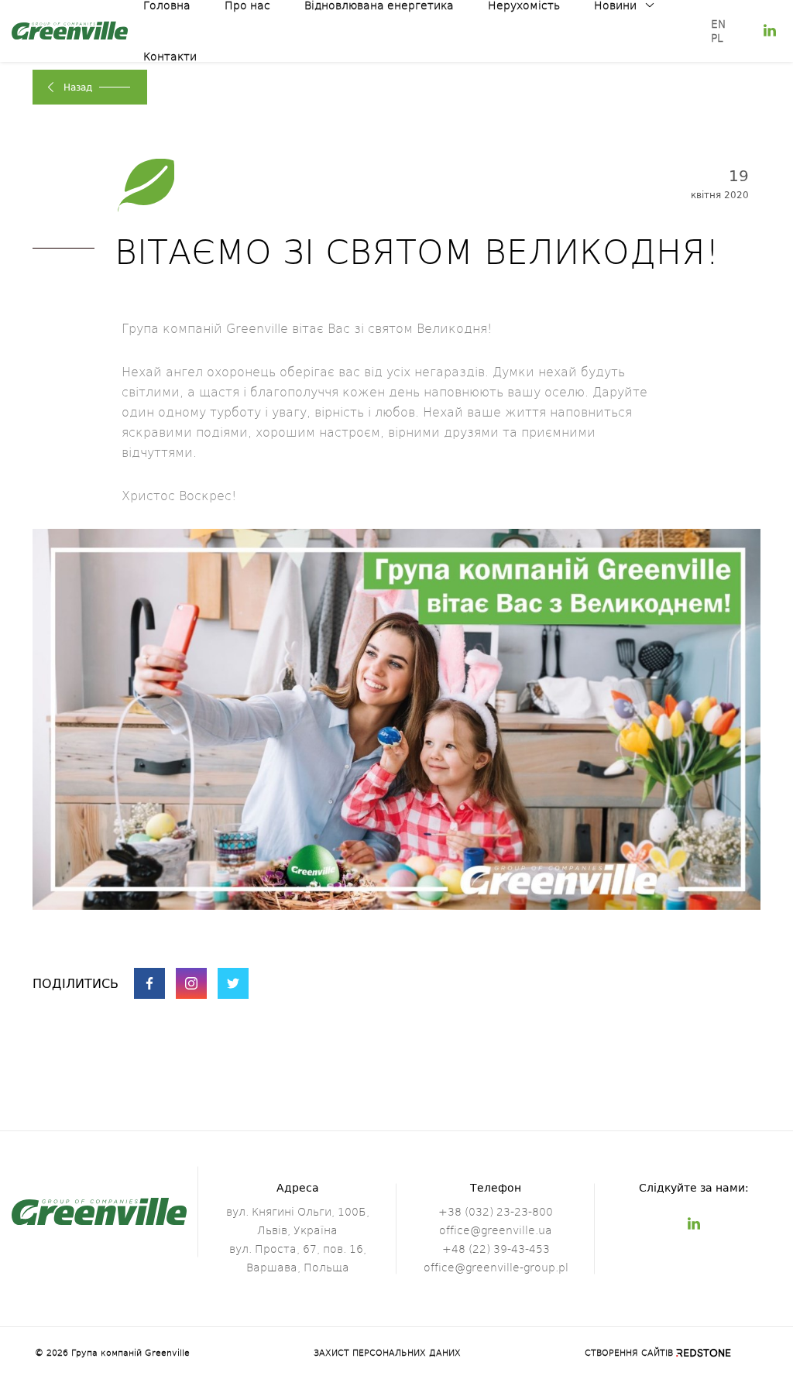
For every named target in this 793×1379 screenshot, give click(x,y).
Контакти (170, 56)
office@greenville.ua (495, 1230)
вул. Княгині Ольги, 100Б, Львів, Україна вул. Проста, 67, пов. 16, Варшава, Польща (297, 1239)
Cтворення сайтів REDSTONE (654, 1353)
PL (717, 37)
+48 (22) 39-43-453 (496, 1248)
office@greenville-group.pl (496, 1267)
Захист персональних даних (387, 1353)
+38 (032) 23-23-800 (495, 1211)
